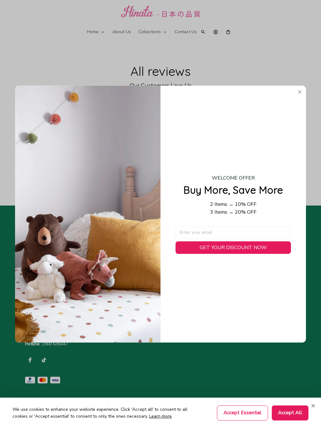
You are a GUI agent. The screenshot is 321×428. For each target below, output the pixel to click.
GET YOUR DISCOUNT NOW (233, 247)
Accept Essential (242, 412)
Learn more (160, 416)
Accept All (290, 412)
